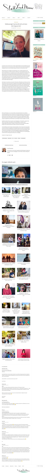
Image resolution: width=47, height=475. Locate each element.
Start (2, 19)
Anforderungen (4, 138)
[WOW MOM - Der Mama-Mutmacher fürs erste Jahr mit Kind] (38, 104)
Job (12, 138)
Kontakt (28, 17)
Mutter (19, 138)
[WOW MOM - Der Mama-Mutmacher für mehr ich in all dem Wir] (38, 87)
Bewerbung (9, 138)
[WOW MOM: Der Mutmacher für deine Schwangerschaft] (38, 69)
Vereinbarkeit (6, 19)
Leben (18, 17)
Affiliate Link (34, 60)
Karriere (16, 138)
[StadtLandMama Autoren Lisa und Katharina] (39, 33)
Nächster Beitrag (23, 145)
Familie (9, 17)
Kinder (14, 17)
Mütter (23, 17)
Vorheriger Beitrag (9, 145)
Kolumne (3, 17)
